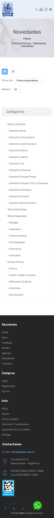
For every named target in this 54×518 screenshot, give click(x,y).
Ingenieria (15, 229)
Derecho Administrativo (22, 203)
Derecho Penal (17, 130)
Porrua (13, 268)
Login (5, 381)
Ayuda (5, 413)
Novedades (8, 358)
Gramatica (15, 248)
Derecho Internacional (21, 137)
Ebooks (6, 348)
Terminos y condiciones (15, 424)
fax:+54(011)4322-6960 (24, 474)
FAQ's (5, 408)
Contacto (7, 363)
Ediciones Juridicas (33, 45)
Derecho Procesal (19, 196)
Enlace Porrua (21, 43)
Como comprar (10, 419)
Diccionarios (16, 294)
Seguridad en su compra (16, 429)
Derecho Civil (16, 163)
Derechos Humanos (20, 189)
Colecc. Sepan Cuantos (22, 275)
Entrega (6, 434)
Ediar (5, 337)
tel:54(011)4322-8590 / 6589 (27, 471)
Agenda (6, 353)
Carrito (6, 391)
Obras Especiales (17, 216)
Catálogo (7, 342)
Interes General (18, 235)
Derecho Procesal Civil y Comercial (28, 183)
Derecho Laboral (18, 157)
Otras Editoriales (17, 209)
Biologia (13, 222)
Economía (14, 255)
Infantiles (14, 288)
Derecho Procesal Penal (22, 176)
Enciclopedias (17, 242)
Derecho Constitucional (22, 144)
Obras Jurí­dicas (16, 124)
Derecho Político (18, 150)
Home (27, 38)
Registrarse (8, 386)
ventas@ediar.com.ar (23, 452)
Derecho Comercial (20, 170)
